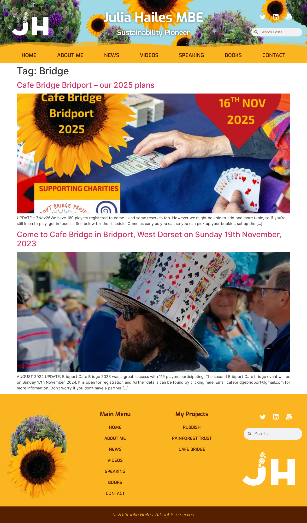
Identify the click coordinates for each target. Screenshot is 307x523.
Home (29, 55)
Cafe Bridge (192, 449)
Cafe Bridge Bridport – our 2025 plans (85, 85)
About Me (70, 55)
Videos (149, 55)
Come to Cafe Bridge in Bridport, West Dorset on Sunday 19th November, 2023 (149, 239)
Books (233, 55)
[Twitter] (263, 17)
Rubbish (192, 427)
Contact (273, 55)
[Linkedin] (276, 17)
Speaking (191, 55)
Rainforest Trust (192, 438)
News (111, 55)
